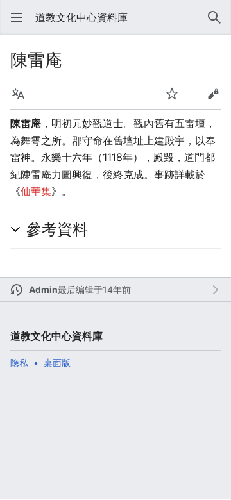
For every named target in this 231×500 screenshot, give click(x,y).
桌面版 (57, 362)
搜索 (214, 17)
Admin (43, 289)
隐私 (19, 362)
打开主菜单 (17, 17)
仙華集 (36, 191)
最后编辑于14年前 (94, 289)
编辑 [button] (213, 93)
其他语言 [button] (18, 93)
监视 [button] (172, 93)
